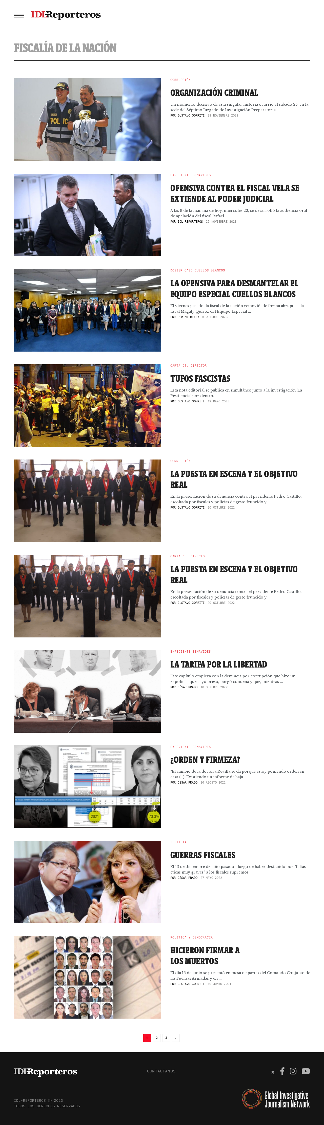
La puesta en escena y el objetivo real (234, 479)
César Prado (187, 687)
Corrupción (180, 79)
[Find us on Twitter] (273, 1071)
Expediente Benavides (190, 175)
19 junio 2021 (219, 984)
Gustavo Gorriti (191, 115)
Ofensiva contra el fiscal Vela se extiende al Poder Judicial (234, 193)
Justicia (178, 842)
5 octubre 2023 (215, 317)
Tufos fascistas (200, 378)
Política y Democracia (191, 937)
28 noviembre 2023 (223, 115)
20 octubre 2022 (221, 507)
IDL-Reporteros (190, 221)
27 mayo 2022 (211, 878)
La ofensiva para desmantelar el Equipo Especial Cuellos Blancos (234, 289)
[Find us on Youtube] (305, 1071)
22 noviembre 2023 (221, 221)
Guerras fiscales (202, 854)
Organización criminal (214, 92)
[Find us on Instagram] (293, 1071)
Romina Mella (188, 317)
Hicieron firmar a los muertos (205, 956)
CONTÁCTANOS (161, 1070)
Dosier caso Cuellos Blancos (197, 270)
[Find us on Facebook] (282, 1071)
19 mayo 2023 (218, 401)
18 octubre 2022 (214, 687)
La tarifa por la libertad (218, 664)
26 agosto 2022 (213, 782)
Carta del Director (188, 365)
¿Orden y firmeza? (205, 759)
